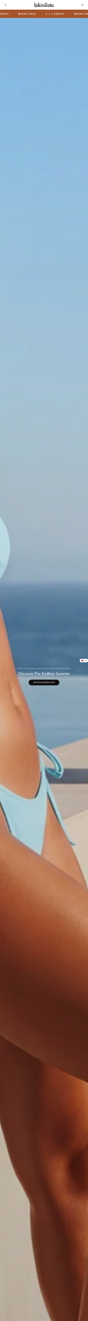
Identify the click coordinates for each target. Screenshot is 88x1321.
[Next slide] (81, 678)
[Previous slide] (6, 678)
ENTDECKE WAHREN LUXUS (44, 1079)
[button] (5, 4)
